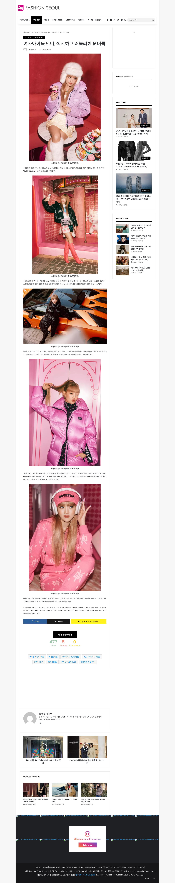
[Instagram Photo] (28, 827)
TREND (46, 20)
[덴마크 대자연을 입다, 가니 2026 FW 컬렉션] (122, 249)
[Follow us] (87, 835)
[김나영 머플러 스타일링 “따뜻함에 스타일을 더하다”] (36, 790)
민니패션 (39, 662)
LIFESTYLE (70, 20)
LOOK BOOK (57, 20)
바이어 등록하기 (65, 634)
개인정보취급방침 (89, 875)
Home (27, 32)
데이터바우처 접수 (95, 20)
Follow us (87, 845)
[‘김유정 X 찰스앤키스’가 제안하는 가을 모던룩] (122, 228)
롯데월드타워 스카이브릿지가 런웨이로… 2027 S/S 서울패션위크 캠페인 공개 (133, 199)
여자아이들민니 (88, 662)
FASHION (36, 20)
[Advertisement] (108, 7)
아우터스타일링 (69, 662)
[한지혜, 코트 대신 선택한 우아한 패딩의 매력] (94, 790)
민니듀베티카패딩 (92, 657)
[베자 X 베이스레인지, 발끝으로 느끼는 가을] (122, 270)
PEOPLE (81, 20)
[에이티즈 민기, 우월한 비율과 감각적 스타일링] (122, 239)
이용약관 (78, 875)
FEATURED (24, 20)
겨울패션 (54, 657)
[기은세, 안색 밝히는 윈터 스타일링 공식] (65, 790)
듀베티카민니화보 (71, 657)
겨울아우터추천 (37, 657)
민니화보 (53, 662)
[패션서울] (39, 8)
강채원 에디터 (32, 49)
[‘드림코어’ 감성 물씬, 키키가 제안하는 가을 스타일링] (122, 260)
